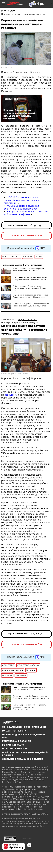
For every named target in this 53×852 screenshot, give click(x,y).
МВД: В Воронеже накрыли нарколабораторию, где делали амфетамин (22, 200)
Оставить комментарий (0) (26, 235)
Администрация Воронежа (14, 373)
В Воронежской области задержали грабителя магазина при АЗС (28, 270)
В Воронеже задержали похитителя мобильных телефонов (26, 213)
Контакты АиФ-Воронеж (16, 741)
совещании (11, 395)
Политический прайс (15, 749)
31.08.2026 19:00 (8, 319)
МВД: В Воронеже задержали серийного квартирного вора (22, 207)
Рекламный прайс (13, 745)
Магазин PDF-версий (14, 731)
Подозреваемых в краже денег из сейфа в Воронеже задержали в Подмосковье (30, 296)
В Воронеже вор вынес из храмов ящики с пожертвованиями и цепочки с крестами (31, 278)
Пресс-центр (39, 727)
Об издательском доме (16, 727)
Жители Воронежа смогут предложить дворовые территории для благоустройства (29, 707)
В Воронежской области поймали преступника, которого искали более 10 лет (30, 288)
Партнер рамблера (25, 838)
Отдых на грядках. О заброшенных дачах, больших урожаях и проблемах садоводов (31, 697)
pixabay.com (7, 67)
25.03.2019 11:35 (8, 11)
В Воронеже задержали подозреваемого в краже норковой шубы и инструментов (31, 305)
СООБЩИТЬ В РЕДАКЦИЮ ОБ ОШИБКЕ (22, 759)
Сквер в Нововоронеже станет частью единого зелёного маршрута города (29, 688)
